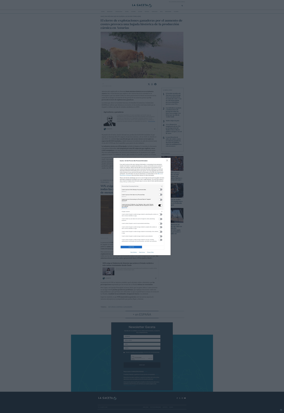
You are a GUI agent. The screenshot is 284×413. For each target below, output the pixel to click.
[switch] (160, 190)
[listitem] (142, 186)
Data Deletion (133, 252)
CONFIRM (131, 247)
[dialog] (142, 206)
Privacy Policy (150, 252)
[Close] (167, 160)
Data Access (142, 252)
